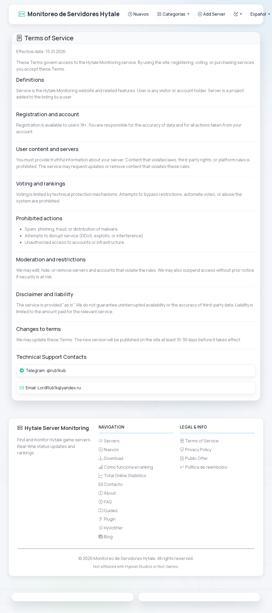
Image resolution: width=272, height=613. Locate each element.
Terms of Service (202, 441)
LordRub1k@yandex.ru (59, 388)
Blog (108, 536)
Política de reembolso (206, 467)
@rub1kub (56, 370)
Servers (112, 441)
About (110, 493)
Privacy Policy (198, 449)
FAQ (108, 502)
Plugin (110, 519)
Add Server (214, 14)
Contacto (113, 484)
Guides (111, 510)
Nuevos (141, 14)
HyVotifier (113, 528)
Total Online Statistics (125, 475)
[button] (238, 14)
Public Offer (196, 458)
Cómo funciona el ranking (128, 467)
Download (113, 458)
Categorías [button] (174, 14)
